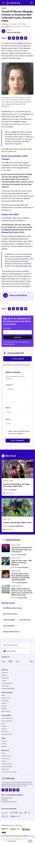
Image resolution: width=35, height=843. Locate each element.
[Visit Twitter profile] (3, 789)
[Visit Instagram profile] (14, 789)
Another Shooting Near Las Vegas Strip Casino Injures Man (16, 485)
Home (3, 753)
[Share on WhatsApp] (13, 38)
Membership (5, 678)
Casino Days (5, 700)
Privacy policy (6, 758)
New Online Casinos (10, 614)
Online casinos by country (9, 772)
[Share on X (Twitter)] (21, 38)
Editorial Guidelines (7, 683)
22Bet (3, 695)
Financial (4, 741)
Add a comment (17, 359)
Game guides (6, 715)
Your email (6, 328)
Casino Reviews (8, 626)
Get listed (4, 675)
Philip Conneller (22, 582)
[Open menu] (3, 3)
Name (8, 408)
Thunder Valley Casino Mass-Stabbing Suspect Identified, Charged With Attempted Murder (20, 577)
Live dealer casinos (7, 734)
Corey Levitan (22, 554)
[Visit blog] (17, 789)
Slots (3, 723)
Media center (5, 769)
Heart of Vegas (6, 711)
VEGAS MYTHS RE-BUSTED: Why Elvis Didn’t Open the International (21, 550)
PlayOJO (4, 708)
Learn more (11, 841)
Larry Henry (13, 489)
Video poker (5, 731)
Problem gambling (7, 764)
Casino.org (19, 836)
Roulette (4, 726)
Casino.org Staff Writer (14, 32)
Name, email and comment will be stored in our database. (19, 432)
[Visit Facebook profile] (6, 789)
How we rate (5, 686)
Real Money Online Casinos (12, 608)
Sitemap (4, 761)
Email (8, 419)
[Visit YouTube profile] (10, 789)
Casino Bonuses (25, 620)
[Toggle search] (31, 3)
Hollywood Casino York (23, 266)
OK (30, 841)
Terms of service (6, 756)
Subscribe (17, 337)
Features (4, 746)
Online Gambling (9, 620)
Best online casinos (7, 718)
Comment (9, 385)
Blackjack (4, 729)
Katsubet (4, 706)
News (4, 738)
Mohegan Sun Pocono (10, 232)
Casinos (4, 743)
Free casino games (7, 721)
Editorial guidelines (7, 766)
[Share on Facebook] (9, 38)
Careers (4, 680)
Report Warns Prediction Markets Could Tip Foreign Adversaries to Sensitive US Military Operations (21, 592)
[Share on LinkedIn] (17, 38)
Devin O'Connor (22, 597)
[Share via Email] (25, 38)
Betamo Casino (6, 698)
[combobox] (17, 645)
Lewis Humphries (23, 567)
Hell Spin (4, 703)
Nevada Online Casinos (11, 631)
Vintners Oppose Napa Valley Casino (17, 522)
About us (5, 669)
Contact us (5, 672)
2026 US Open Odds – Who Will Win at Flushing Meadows (21, 563)
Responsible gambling (8, 688)
